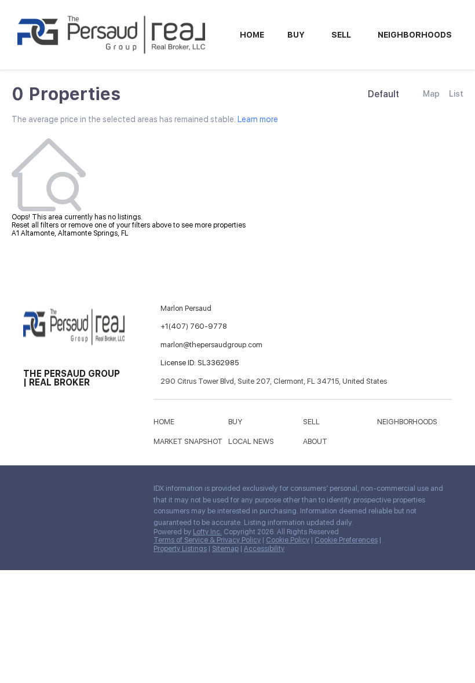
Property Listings (180, 549)
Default (383, 94)
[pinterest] (55, 516)
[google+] (78, 516)
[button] (167, 424)
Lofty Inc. (207, 532)
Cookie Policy (287, 540)
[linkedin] (55, 491)
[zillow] (101, 491)
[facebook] (32, 491)
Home (252, 34)
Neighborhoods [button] (415, 34)
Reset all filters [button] (35, 225)
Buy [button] (296, 34)
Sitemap (225, 549)
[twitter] (78, 491)
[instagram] (124, 491)
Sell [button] (341, 34)
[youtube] (32, 516)
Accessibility (264, 549)
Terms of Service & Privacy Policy (207, 540)
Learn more (257, 119)
